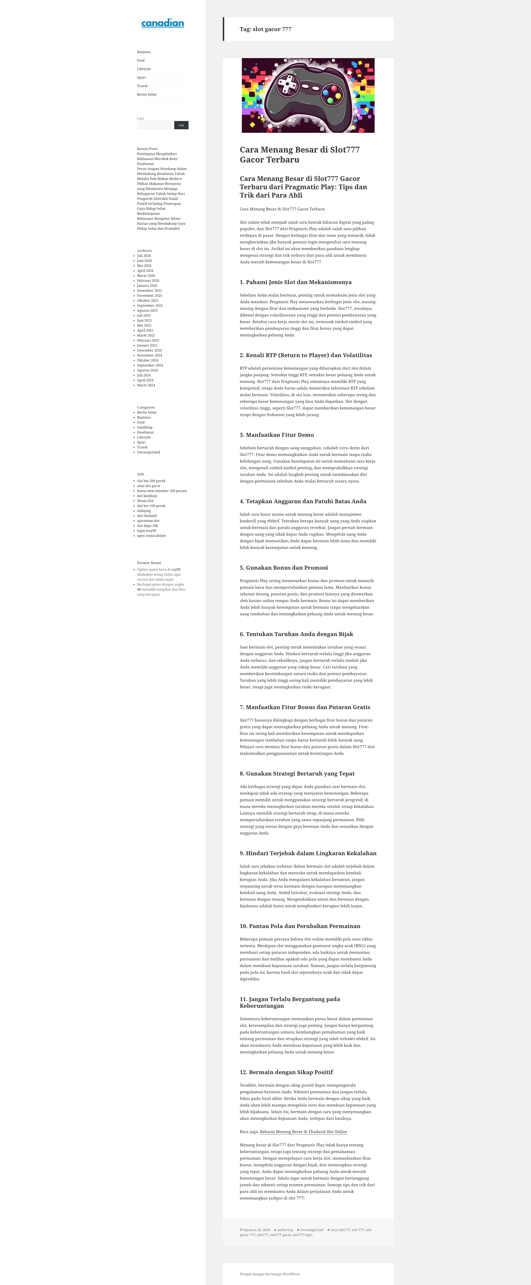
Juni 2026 (144, 260)
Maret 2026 (146, 275)
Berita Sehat (147, 94)
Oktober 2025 (147, 300)
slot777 (262, 1234)
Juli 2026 (144, 255)
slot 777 (358, 1230)
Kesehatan (145, 432)
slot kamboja (147, 495)
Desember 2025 (149, 290)
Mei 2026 (144, 265)
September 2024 (150, 365)
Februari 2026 (148, 280)
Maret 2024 (146, 385)
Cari (140, 118)
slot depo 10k (147, 525)
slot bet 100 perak (151, 505)
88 (139, 589)
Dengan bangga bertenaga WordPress (270, 1274)
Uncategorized (148, 452)
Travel (142, 86)
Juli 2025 (144, 315)
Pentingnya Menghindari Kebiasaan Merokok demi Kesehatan (157, 158)
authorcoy (285, 1230)
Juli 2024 (144, 375)
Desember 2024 (149, 350)
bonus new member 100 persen (162, 491)
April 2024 (145, 380)
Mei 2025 (144, 325)
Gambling (144, 427)
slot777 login (302, 1234)
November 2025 (149, 295)
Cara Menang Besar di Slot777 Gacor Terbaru (300, 154)
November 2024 (149, 355)
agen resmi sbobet (151, 535)
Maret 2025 (146, 335)
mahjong (144, 510)
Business (144, 52)
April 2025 (145, 330)
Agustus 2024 (147, 370)
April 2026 (145, 270)
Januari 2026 (147, 285)
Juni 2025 (144, 320)
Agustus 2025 (147, 310)
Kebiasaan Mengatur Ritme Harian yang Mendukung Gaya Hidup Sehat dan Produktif (161, 223)
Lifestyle (144, 69)
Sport (141, 77)
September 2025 (150, 305)
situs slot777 (340, 1230)
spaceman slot (148, 520)
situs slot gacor (149, 486)
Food (141, 60)
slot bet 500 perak (151, 481)
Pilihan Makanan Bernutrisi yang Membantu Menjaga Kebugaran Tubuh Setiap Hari (161, 188)
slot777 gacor (280, 1234)
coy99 (175, 569)
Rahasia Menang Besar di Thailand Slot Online (303, 1131)
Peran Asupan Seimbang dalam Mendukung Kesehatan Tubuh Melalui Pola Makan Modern (162, 173)
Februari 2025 (148, 340)
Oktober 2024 (147, 360)
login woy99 (146, 530)
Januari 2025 (147, 345)
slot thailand (147, 515)
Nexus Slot (145, 500)
